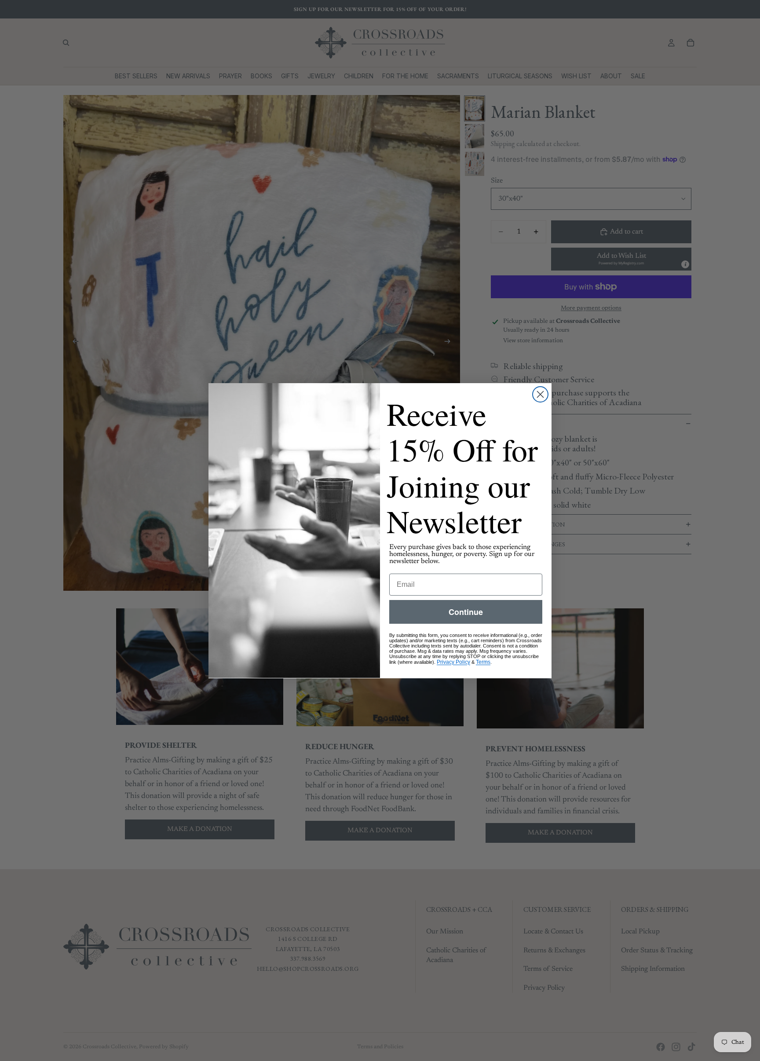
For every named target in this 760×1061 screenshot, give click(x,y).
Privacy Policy (453, 662)
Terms (483, 662)
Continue (466, 611)
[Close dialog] (540, 394)
